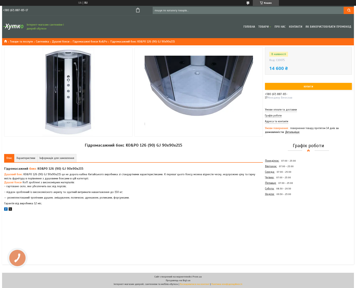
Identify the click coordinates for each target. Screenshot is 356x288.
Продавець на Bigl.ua (178, 280)
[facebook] (6, 210)
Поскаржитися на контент (195, 284)
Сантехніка (42, 41)
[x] (10, 210)
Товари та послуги (21, 41)
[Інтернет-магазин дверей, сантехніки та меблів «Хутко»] (13, 26)
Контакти (295, 26)
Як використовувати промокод (328, 26)
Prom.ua (197, 276)
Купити (308, 86)
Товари (263, 26)
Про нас (280, 26)
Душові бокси (60, 41)
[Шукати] (349, 10)
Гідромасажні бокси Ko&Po (90, 41)
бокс (32, 169)
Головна (249, 26)
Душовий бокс (13, 174)
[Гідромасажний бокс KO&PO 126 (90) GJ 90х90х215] (279, 219)
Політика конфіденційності (226, 284)
